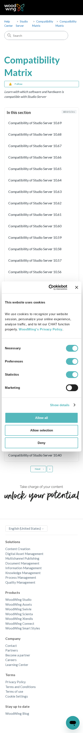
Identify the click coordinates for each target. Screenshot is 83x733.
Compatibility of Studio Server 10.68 (35, 134)
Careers (11, 660)
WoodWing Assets (18, 604)
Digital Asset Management (24, 554)
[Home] (14, 7)
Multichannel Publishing (22, 558)
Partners (11, 650)
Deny (41, 443)
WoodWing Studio (18, 599)
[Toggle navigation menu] (71, 7)
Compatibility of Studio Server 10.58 (35, 249)
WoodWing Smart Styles (22, 628)
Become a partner (17, 655)
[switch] (72, 361)
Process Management (20, 577)
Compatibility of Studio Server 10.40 (35, 455)
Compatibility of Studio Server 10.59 (35, 237)
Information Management (23, 568)
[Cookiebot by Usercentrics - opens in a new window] (50, 287)
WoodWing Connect (19, 623)
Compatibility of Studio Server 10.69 (35, 123)
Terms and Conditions (20, 687)
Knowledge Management (23, 573)
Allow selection (41, 430)
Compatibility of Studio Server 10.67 (35, 146)
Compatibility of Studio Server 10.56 (35, 272)
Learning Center (16, 665)
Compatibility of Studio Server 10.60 (35, 226)
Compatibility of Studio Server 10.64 (35, 180)
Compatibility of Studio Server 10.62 (35, 203)
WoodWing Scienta (19, 614)
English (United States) (25, 528)
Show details (59, 405)
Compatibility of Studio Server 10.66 (35, 157)
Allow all (41, 418)
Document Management (22, 563)
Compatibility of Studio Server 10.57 (35, 260)
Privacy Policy (15, 682)
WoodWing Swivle (18, 609)
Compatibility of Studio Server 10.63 (35, 192)
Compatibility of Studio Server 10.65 (35, 169)
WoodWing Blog (17, 713)
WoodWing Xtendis (19, 619)
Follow (18, 84)
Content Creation (17, 549)
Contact (11, 645)
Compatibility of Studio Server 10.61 (35, 214)
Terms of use (14, 691)
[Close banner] (76, 287)
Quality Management (20, 582)
